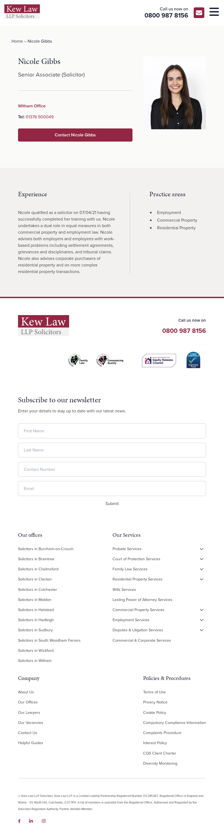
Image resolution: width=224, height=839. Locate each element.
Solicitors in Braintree (36, 559)
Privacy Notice (155, 702)
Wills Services (124, 589)
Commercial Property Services (138, 610)
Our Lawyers (29, 712)
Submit (112, 503)
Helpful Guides (30, 743)
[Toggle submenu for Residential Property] (201, 579)
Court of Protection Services (136, 559)
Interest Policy (155, 743)
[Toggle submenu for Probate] (201, 549)
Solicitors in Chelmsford (38, 569)
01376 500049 (40, 117)
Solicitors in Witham (35, 661)
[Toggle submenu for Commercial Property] (201, 610)
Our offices (30, 535)
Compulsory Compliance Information (174, 723)
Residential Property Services (138, 579)
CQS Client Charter (159, 753)
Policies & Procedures (166, 678)
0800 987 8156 (184, 330)
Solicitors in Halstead (36, 610)
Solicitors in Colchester (37, 589)
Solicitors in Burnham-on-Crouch (45, 549)
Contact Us (27, 733)
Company (28, 678)
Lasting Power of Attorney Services (142, 600)
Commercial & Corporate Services (142, 640)
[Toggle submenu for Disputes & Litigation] (201, 630)
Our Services (126, 535)
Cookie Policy (154, 712)
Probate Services (127, 549)
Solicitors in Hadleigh (36, 620)
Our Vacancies (30, 723)
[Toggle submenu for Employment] (201, 620)
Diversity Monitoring (160, 763)
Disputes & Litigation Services (138, 630)
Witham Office (32, 106)
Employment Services (131, 620)
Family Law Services (130, 569)
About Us (26, 692)
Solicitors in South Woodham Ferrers (49, 640)
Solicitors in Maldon (34, 600)
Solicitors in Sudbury (35, 630)
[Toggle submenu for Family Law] (201, 569)
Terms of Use (154, 692)
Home (17, 41)
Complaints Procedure (162, 733)
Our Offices (28, 702)
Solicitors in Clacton (35, 579)
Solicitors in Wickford (36, 650)
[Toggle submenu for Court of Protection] (201, 559)
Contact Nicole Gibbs (75, 135)
